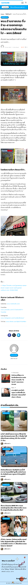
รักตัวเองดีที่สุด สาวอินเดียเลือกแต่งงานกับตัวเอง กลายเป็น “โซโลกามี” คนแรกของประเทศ (18, 379)
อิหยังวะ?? (9, 14)
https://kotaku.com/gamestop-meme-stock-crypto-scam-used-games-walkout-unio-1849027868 (14, 288)
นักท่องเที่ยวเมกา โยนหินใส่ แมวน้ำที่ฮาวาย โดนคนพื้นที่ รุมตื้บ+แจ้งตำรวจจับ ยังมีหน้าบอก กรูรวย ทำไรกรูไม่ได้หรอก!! (13, 473)
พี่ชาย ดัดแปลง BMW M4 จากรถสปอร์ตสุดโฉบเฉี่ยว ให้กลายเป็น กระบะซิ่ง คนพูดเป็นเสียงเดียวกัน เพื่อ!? (14, 507)
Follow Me (14, 355)
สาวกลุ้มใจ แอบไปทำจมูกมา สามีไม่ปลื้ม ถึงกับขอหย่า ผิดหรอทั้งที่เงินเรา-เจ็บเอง (18, 393)
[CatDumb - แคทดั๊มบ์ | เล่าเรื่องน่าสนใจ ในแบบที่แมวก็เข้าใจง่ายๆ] (5, 2)
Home (2, 14)
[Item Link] (14, 420)
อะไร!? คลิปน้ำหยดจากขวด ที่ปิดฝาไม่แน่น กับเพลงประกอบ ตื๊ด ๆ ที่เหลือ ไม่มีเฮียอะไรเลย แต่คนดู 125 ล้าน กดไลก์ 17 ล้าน (14, 437)
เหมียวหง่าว (7, 443)
